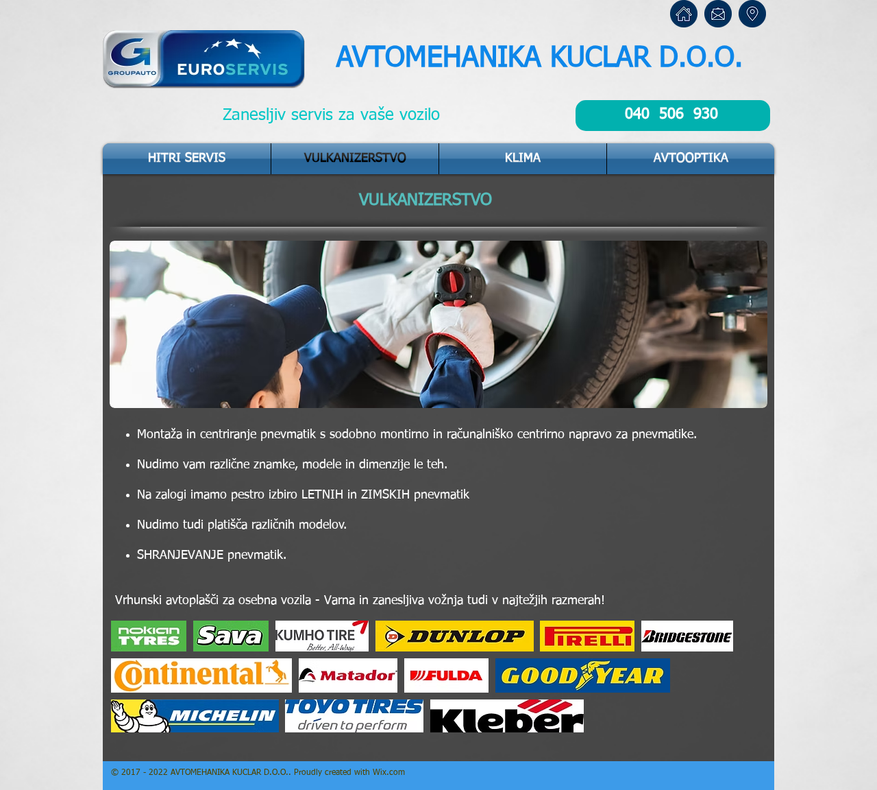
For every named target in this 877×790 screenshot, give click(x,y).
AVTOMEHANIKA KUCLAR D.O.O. (539, 59)
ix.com (392, 773)
